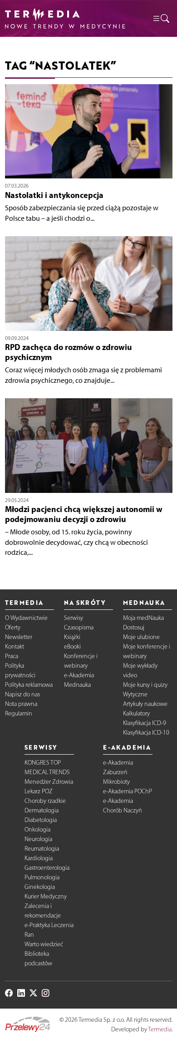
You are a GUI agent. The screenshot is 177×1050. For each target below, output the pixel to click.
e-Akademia (79, 675)
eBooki (72, 646)
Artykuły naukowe (145, 704)
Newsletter (18, 637)
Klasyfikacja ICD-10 (146, 732)
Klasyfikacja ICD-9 (144, 723)
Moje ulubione (141, 637)
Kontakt (14, 646)
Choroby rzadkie (45, 801)
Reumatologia (42, 848)
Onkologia (37, 829)
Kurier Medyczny (46, 896)
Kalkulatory (136, 713)
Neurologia (38, 839)
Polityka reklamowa (29, 685)
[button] (160, 18)
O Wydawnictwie (26, 618)
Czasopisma (78, 627)
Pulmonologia (42, 877)
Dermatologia (42, 810)
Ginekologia (40, 887)
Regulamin (18, 713)
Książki (72, 637)
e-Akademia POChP (127, 791)
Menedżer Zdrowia (49, 782)
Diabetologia (41, 820)
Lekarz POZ (39, 791)
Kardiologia (39, 858)
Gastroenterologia (47, 868)
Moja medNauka (143, 618)
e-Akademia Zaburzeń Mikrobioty (118, 772)
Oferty (12, 627)
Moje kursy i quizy (145, 685)
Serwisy (73, 618)
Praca (11, 656)
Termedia (160, 1029)
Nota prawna (21, 704)
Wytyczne (135, 694)
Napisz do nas (22, 694)
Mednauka (77, 685)
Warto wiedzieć (44, 944)
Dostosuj (133, 627)
